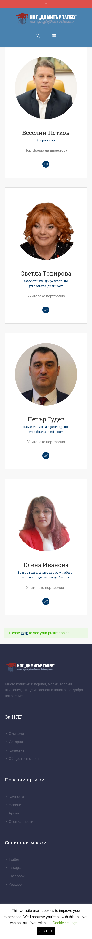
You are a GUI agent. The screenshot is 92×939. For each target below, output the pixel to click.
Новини (15, 805)
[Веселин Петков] (46, 88)
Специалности (21, 821)
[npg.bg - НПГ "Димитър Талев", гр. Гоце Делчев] (46, 19)
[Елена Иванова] (46, 520)
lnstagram (17, 868)
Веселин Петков (46, 133)
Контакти (16, 796)
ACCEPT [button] (46, 931)
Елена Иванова (46, 565)
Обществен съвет (24, 759)
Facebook (17, 876)
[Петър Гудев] (46, 374)
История (16, 742)
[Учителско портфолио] (45, 601)
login (24, 633)
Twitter (14, 859)
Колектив (16, 750)
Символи (16, 733)
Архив (14, 813)
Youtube (15, 884)
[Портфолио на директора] (45, 164)
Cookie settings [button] (65, 923)
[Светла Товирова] (46, 229)
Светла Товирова (45, 273)
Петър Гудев (46, 419)
